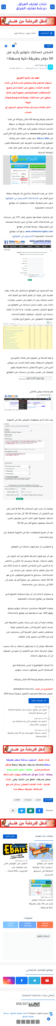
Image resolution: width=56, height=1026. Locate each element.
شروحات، (28, 800)
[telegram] (34, 980)
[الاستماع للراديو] (18, 1022)
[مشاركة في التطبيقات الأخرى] (13, 810)
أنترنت (48, 46)
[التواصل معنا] (23, 1022)
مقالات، (17, 800)
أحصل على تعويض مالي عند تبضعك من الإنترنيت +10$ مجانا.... (29, 723)
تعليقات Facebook (28, 925)
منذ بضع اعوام (39, 707)
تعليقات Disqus (10, 925)
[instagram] (9, 980)
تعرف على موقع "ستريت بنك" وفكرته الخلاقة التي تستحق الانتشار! (43, 869)
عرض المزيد (10, 836)
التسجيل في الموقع (16, 198)
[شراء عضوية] (33, 1022)
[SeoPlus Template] (51, 1014)
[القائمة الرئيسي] (52, 7)
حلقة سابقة (43, 138)
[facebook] (22, 980)
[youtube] (47, 980)
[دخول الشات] (38, 1022)
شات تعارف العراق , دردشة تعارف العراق (31, 7)
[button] (39, 810)
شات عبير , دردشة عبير (25, 33)
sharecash (33, 198)
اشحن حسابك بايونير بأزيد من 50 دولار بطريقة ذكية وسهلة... (41, 904)
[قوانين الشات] (28, 1022)
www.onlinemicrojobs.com (39, 232)
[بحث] (3, 7)
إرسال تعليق (43, 936)
